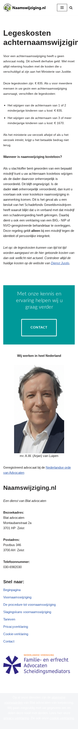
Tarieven (9, 619)
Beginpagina (12, 590)
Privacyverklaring (15, 626)
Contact (39, 327)
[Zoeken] (71, 7)
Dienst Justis (60, 263)
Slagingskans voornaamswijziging (27, 612)
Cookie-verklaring (15, 634)
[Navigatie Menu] (62, 7)
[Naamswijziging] (25, 7)
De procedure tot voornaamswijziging (29, 604)
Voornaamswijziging (17, 597)
